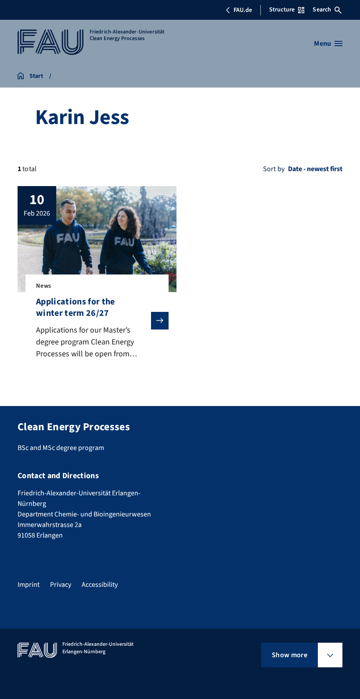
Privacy (60, 584)
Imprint (29, 584)
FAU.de (243, 10)
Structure (282, 9)
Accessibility (100, 584)
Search (322, 9)
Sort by (273, 169)
